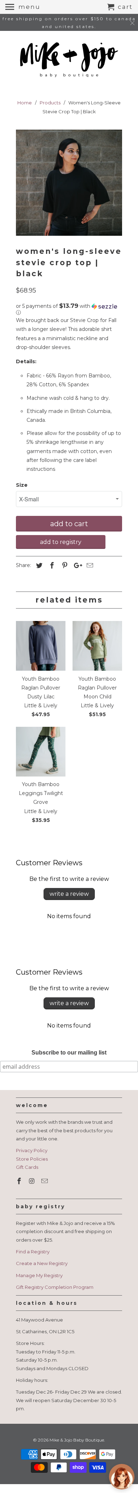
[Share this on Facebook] (51, 566)
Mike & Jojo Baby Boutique (77, 1440)
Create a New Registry (42, 1263)
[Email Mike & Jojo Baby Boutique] (45, 1181)
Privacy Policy (31, 1150)
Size (22, 485)
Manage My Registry (39, 1275)
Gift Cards (27, 1167)
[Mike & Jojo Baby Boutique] (69, 60)
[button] (69, 309)
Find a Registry (33, 1251)
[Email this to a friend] (88, 566)
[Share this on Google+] (76, 566)
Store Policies (32, 1159)
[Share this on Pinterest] (63, 566)
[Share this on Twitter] (38, 566)
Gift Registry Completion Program (54, 1287)
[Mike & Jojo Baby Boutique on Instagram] (32, 1181)
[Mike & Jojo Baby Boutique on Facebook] (20, 1181)
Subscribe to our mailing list (69, 1053)
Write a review (69, 893)
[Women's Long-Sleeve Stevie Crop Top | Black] (69, 183)
